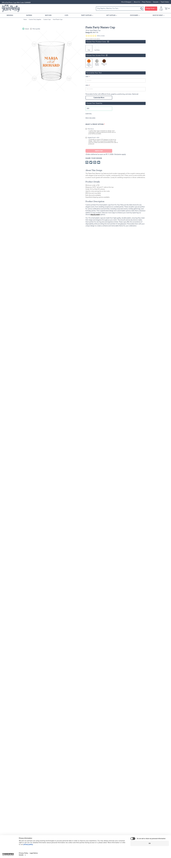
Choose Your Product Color (96, 42)
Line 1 (87, 76)
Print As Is (91, 129)
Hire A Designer (126, 2)
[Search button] (141, 8)
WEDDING (10, 15)
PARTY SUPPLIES (86, 15)
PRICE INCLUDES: (91, 118)
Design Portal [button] (150, 8)
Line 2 (87, 85)
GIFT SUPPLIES (110, 15)
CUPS (66, 15)
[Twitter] (90, 162)
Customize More (99, 97)
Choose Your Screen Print (95, 55)
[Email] (98, 162)
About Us (137, 2)
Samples (155, 2)
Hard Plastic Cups (57, 19)
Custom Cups (47, 19)
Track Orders (165, 2)
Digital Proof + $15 (93, 137)
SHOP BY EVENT (158, 15)
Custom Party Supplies (35, 19)
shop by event (95, 214)
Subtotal (89, 113)
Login (161, 10)
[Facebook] (87, 162)
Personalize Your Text (94, 73)
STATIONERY (134, 15)
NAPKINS (29, 15)
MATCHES (48, 15)
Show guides (36, 29)
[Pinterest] (94, 162)
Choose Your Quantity (94, 103)
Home (25, 19)
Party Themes (146, 2)
